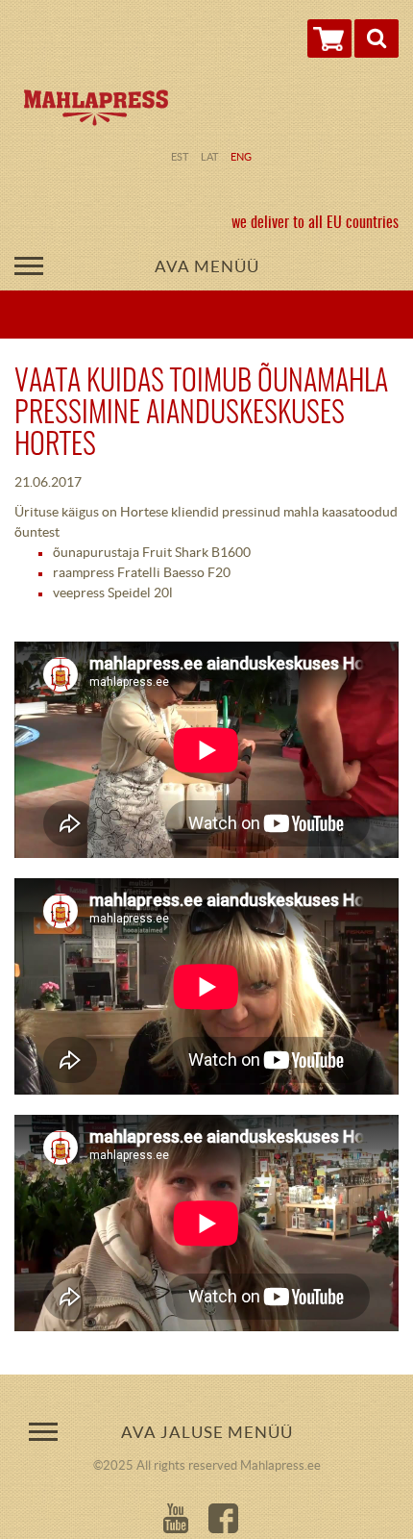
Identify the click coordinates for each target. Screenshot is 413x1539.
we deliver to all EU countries (315, 223)
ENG (241, 157)
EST (179, 157)
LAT (209, 157)
